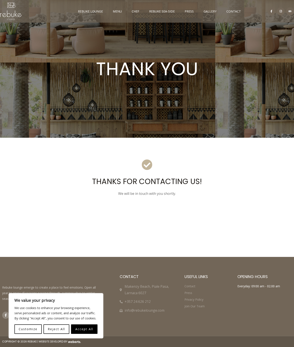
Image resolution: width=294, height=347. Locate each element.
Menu (117, 11)
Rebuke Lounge (90, 11)
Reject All (56, 329)
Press (189, 11)
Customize (28, 329)
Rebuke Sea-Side (162, 11)
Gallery (210, 11)
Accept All (84, 329)
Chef (135, 11)
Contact (233, 11)
